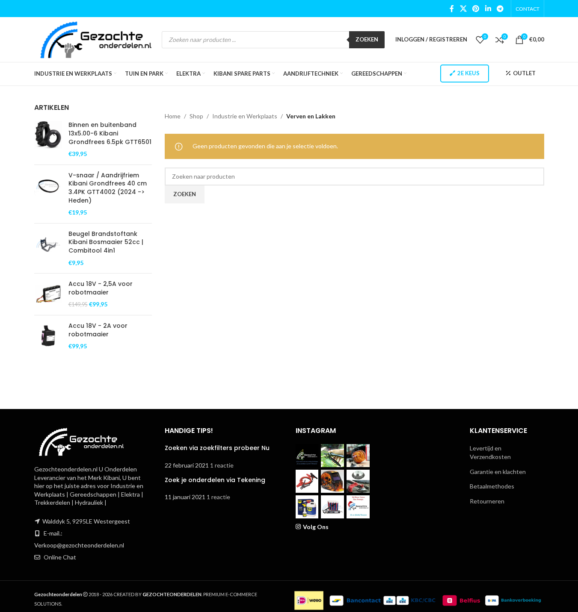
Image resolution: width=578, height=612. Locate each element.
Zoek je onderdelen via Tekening (215, 480)
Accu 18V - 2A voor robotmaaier (97, 330)
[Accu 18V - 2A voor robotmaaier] (48, 336)
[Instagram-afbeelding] (307, 455)
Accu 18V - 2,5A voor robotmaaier (100, 288)
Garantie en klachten (498, 471)
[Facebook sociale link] (452, 8)
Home (173, 116)
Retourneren (487, 501)
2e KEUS (468, 73)
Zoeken (367, 39)
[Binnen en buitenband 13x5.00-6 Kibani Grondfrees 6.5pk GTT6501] (48, 139)
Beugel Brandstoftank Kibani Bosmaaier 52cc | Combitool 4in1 (105, 242)
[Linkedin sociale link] (488, 8)
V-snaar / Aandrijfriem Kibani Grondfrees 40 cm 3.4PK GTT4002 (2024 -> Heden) (107, 188)
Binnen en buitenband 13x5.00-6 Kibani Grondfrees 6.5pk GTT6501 (109, 133)
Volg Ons (316, 526)
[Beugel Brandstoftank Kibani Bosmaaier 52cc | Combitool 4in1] (48, 248)
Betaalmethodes (492, 486)
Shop (196, 116)
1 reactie (222, 465)
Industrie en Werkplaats (244, 116)
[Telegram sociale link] (500, 8)
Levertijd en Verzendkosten (490, 452)
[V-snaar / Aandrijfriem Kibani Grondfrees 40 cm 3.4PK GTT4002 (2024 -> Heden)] (48, 194)
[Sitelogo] (96, 38)
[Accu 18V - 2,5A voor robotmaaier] (48, 294)
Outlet (524, 73)
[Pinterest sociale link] (476, 8)
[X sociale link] (463, 8)
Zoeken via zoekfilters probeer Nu (217, 448)
